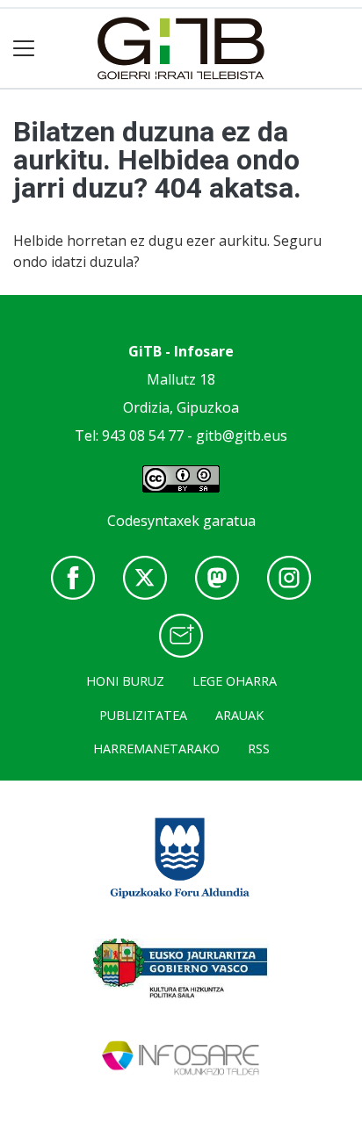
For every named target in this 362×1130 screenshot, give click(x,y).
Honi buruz (125, 681)
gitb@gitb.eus (241, 435)
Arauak (239, 715)
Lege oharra (234, 681)
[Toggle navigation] (24, 48)
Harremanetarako (156, 748)
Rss (259, 748)
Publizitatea (143, 715)
